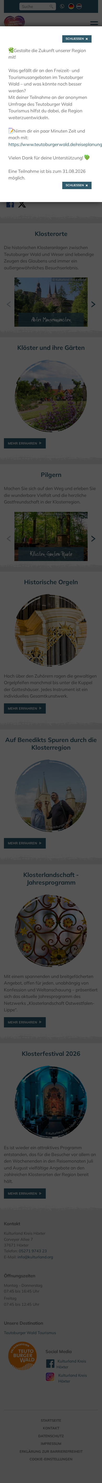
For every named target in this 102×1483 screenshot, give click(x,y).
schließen (75, 39)
